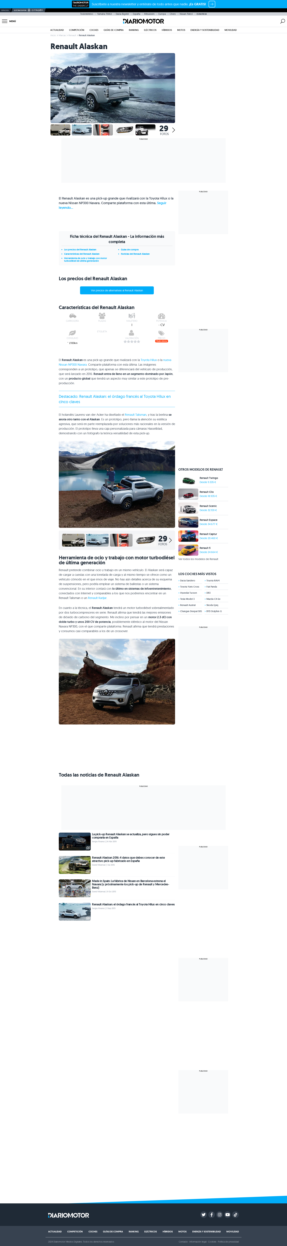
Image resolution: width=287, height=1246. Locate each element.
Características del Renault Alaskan (81, 254)
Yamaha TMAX (104, 13)
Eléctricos (150, 30)
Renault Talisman (135, 415)
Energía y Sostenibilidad (205, 30)
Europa (162, 13)
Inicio (53, 35)
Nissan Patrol (186, 13)
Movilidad (231, 30)
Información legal (198, 1241)
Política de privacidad (228, 1241)
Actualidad (57, 30)
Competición (76, 30)
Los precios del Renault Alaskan (80, 249)
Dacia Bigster (122, 13)
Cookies (212, 1241)
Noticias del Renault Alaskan (135, 254)
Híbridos (167, 30)
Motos (181, 30)
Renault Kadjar (97, 598)
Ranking (134, 30)
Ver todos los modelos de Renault (198, 559)
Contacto (183, 1241)
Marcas (62, 35)
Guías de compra (114, 30)
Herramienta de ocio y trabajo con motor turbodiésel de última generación (85, 259)
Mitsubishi (149, 13)
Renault (72, 35)
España (136, 13)
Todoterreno (86, 13)
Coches (94, 30)
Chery (173, 13)
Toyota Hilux (149, 360)
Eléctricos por (20, 10)
